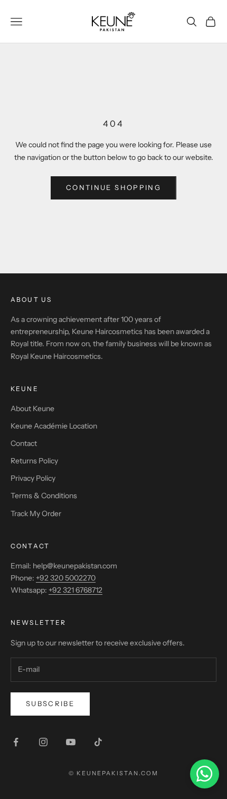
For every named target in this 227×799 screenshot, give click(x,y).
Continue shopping (113, 187)
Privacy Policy (33, 478)
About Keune (32, 408)
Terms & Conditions (44, 495)
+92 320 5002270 (66, 578)
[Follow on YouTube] (70, 742)
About (25, 299)
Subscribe (50, 703)
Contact (24, 443)
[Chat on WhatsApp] (204, 773)
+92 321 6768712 (75, 590)
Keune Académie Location (54, 426)
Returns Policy (34, 460)
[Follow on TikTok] (98, 742)
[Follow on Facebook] (16, 742)
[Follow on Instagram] (43, 742)
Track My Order (36, 513)
